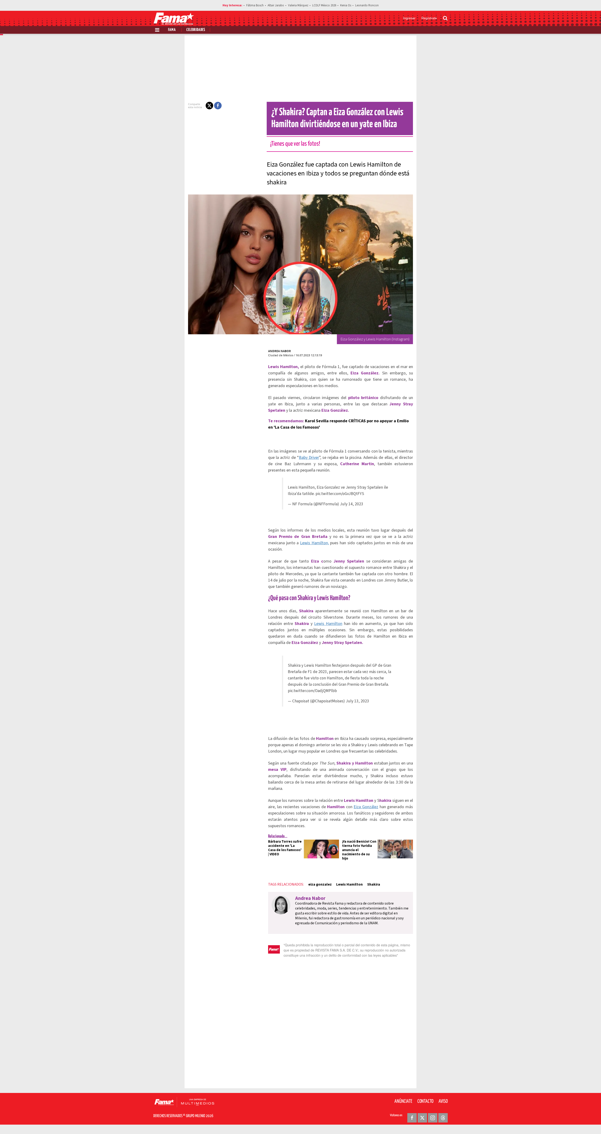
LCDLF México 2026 (324, 5)
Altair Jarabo (276, 5)
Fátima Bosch (255, 5)
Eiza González (366, 807)
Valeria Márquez (298, 5)
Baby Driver (309, 457)
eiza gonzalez (320, 884)
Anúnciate (403, 1101)
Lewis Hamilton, (314, 543)
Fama (172, 30)
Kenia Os (345, 5)
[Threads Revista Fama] (443, 1118)
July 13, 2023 (357, 701)
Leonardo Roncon (367, 5)
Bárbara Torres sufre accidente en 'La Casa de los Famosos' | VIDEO (285, 848)
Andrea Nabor (279, 351)
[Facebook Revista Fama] (412, 1118)
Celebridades (195, 30)
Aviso (443, 1101)
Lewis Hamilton (328, 624)
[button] (209, 105)
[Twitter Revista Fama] (422, 1118)
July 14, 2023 (351, 504)
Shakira (373, 884)
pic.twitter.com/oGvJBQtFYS (340, 494)
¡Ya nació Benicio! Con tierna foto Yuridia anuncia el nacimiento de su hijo (359, 850)
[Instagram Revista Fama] (432, 1118)
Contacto (425, 1101)
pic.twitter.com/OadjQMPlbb (312, 691)
